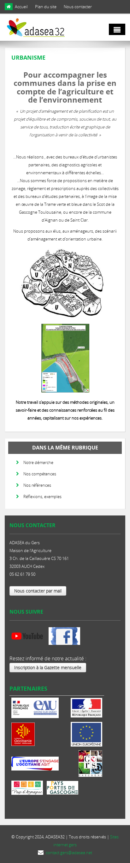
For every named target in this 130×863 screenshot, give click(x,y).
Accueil (21, 6)
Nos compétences (39, 474)
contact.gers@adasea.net (69, 852)
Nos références (37, 485)
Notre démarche (38, 462)
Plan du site (45, 6)
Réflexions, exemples (42, 496)
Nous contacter (78, 6)
